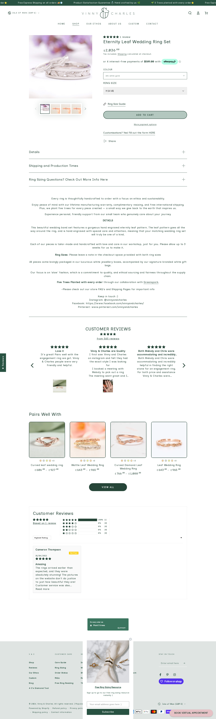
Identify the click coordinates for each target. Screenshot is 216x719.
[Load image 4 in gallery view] (76, 109)
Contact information (61, 712)
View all (108, 487)
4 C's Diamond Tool (39, 688)
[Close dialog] (130, 639)
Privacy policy (77, 708)
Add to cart (145, 115)
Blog (31, 683)
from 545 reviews (108, 338)
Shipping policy (40, 712)
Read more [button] (42, 588)
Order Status (61, 673)
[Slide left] (35, 108)
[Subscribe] (185, 663)
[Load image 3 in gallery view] (66, 109)
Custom (33, 678)
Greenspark (151, 282)
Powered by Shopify (39, 708)
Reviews (33, 668)
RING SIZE (110, 83)
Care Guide (60, 662)
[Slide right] (85, 108)
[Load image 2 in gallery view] (55, 109)
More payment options (145, 124)
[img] (108, 334)
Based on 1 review (44, 523)
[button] (190, 12)
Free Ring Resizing (64, 683)
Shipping (122, 54)
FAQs (57, 678)
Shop (31, 662)
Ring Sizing (60, 668)
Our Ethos (34, 673)
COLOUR (107, 69)
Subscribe (108, 711)
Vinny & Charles (45, 704)
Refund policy (59, 708)
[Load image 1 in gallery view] (45, 109)
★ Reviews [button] (2, 362)
